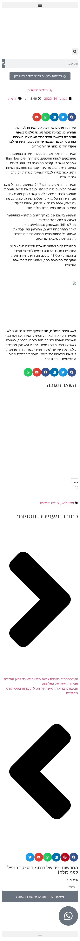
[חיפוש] (3, 63)
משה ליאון (67, 503)
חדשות (12, 98)
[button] (40, 5)
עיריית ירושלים (49, 503)
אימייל (73, 880)
